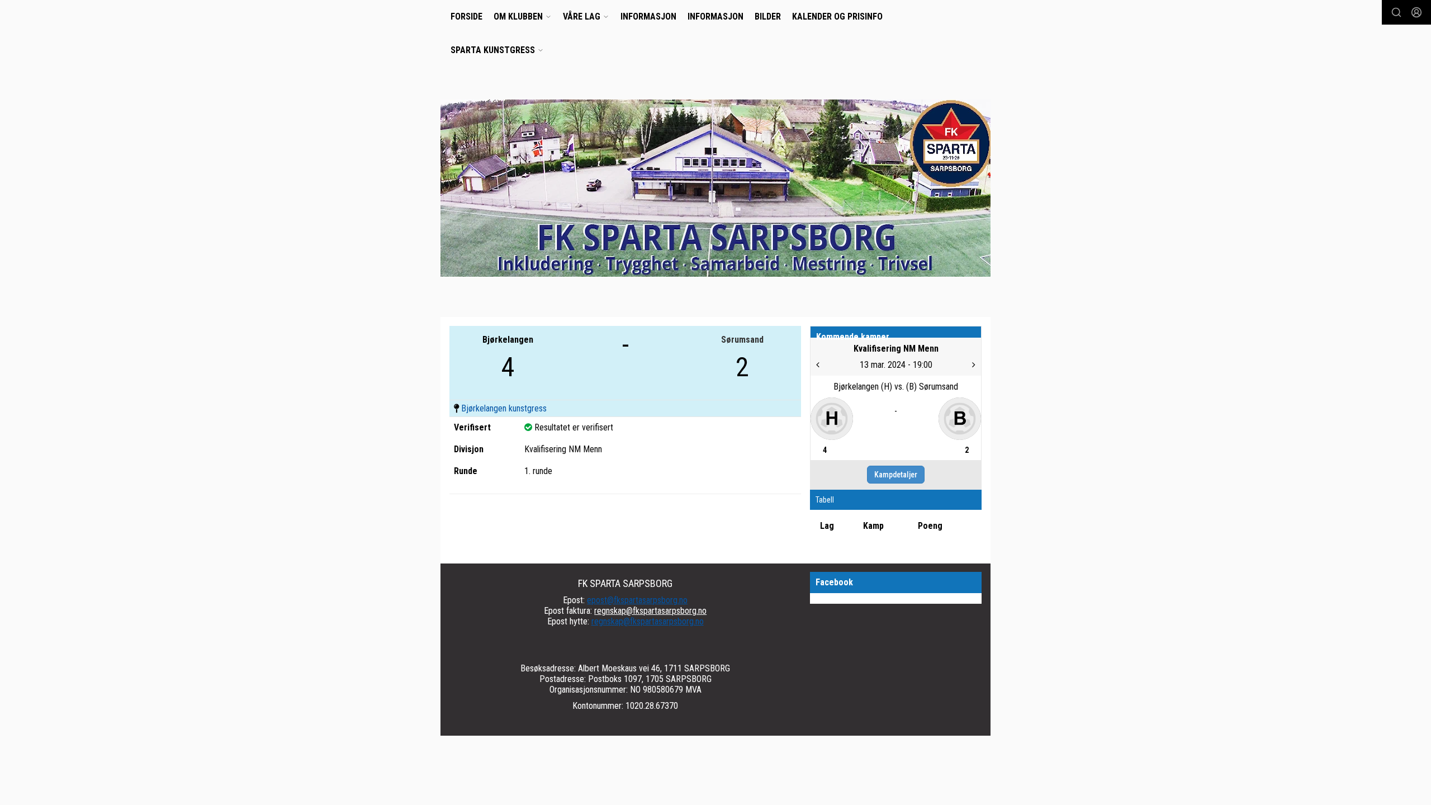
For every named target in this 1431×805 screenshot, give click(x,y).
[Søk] (1396, 12)
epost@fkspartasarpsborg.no (637, 600)
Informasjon (648, 16)
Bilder (768, 16)
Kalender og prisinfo (837, 16)
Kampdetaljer (895, 474)
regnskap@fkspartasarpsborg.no (650, 610)
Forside (466, 16)
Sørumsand (742, 339)
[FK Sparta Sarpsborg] (715, 188)
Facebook (834, 582)
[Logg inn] (1416, 12)
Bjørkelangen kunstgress (504, 408)
